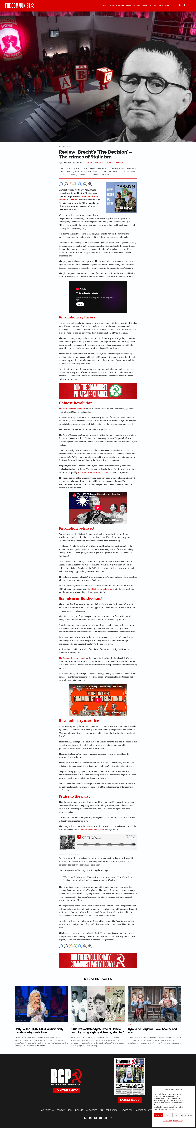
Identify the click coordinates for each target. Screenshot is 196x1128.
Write (128, 5)
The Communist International (72, 658)
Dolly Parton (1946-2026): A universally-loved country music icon (39, 1030)
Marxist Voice (62, 854)
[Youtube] (100, 1118)
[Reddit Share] (70, 184)
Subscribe (120, 5)
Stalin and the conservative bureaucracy (95, 472)
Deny (167, 1115)
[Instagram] (95, 1118)
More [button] (167, 5)
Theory (145, 5)
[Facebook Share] (61, 184)
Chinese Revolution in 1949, (92, 830)
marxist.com (126, 1110)
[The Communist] (19, 7)
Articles (136, 5)
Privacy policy (178, 1121)
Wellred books (108, 1110)
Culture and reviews (94, 163)
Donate (111, 5)
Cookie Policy (167, 1121)
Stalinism (107, 163)
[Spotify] (105, 1118)
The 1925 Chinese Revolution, (72, 409)
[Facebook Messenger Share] (80, 184)
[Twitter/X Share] (66, 184)
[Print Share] (90, 184)
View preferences (183, 1115)
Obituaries (32, 1025)
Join (104, 5)
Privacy (61, 1110)
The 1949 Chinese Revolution (73, 854)
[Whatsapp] (110, 1118)
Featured (119, 163)
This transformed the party (102, 589)
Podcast (153, 5)
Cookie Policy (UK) (145, 1110)
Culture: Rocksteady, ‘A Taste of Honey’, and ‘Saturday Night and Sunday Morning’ (97, 1030)
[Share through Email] (85, 184)
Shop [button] (161, 5)
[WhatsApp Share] (75, 184)
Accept (158, 1115)
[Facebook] (85, 1118)
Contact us (47, 1110)
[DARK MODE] (184, 5)
